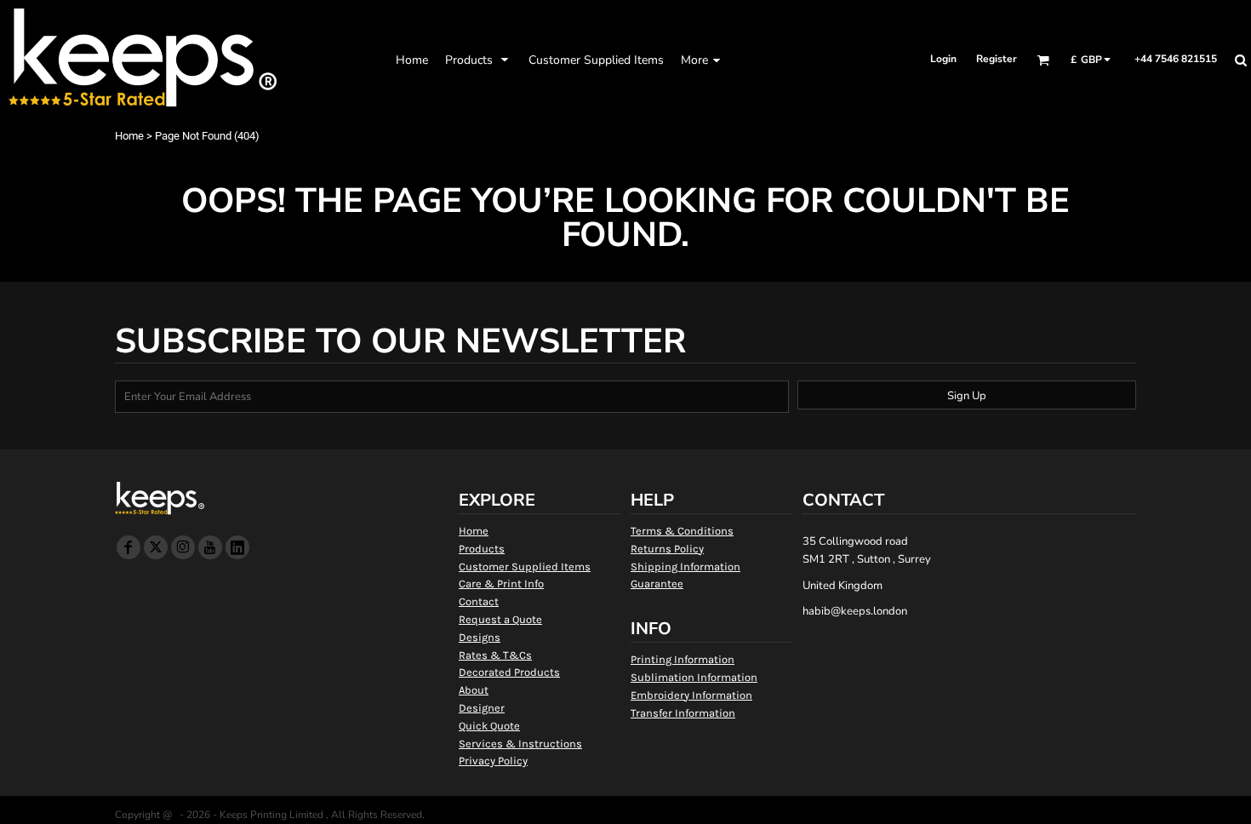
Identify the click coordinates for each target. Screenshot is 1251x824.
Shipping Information (685, 566)
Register (996, 59)
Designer (482, 707)
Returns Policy (667, 548)
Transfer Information (683, 713)
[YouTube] (210, 547)
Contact (479, 601)
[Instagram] (183, 547)
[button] (478, 59)
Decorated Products (509, 672)
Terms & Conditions (682, 530)
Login (943, 59)
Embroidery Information (691, 695)
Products (482, 548)
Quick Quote (489, 725)
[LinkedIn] (237, 547)
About (473, 690)
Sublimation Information (694, 677)
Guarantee (657, 583)
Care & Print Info (501, 583)
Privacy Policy (493, 760)
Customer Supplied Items (525, 566)
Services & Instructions (520, 743)
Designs (479, 637)
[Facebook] (128, 547)
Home (129, 135)
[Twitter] (156, 547)
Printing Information (682, 659)
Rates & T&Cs (495, 655)
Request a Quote (500, 619)
